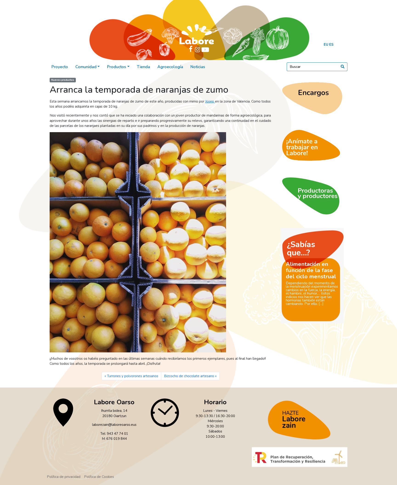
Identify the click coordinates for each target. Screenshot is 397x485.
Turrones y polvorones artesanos (132, 376)
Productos (116, 67)
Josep (210, 101)
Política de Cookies (99, 476)
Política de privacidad (63, 476)
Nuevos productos (62, 80)
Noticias (197, 67)
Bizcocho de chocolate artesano (189, 376)
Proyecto (59, 67)
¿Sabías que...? (301, 248)
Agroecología (170, 67)
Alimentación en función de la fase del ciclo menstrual (311, 270)
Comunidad (85, 67)
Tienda (143, 67)
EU (326, 44)
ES (331, 44)
